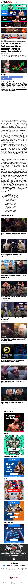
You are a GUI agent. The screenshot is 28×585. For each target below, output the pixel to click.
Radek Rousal (4, 78)
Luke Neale (10, 78)
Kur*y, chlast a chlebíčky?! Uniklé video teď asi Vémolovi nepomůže (13, 382)
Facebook (7, 565)
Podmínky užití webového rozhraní (6, 582)
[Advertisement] (14, 106)
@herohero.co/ (17, 555)
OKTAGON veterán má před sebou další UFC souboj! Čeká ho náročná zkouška (12, 361)
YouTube (22, 565)
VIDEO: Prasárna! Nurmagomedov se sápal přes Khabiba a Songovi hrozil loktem (13, 234)
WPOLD (12, 53)
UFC (5, 230)
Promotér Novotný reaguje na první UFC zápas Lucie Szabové (13, 276)
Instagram (15, 565)
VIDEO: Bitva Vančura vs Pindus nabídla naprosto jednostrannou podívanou (11, 255)
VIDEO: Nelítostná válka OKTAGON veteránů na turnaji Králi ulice (13, 297)
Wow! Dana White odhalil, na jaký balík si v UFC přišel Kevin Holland (13, 339)
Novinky (5, 40)
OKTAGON (6, 357)
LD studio (15, 583)
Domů (2, 40)
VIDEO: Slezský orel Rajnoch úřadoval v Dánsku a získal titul (13, 318)
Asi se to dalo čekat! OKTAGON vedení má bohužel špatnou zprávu (12, 403)
